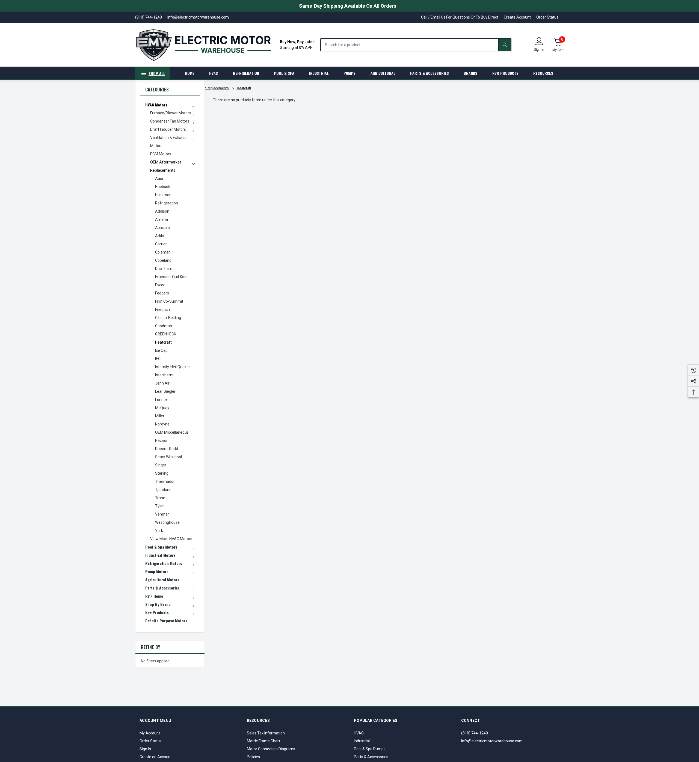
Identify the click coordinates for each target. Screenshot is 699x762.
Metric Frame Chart (263, 741)
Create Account (517, 17)
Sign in (539, 49)
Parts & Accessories (371, 757)
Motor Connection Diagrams (271, 749)
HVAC (359, 733)
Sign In (145, 749)
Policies (253, 757)
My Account (150, 733)
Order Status (547, 17)
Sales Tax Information (266, 733)
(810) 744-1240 (474, 733)
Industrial (362, 741)
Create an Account (156, 757)
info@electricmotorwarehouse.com (492, 741)
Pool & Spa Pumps (370, 749)
